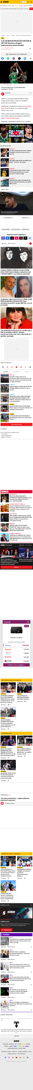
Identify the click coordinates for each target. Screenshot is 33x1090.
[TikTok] (25, 238)
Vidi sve (16, 567)
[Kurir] (4, 2)
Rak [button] (12, 1018)
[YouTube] (21, 238)
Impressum (14, 1051)
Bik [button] (4, 1018)
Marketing (4, 1051)
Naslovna (3, 35)
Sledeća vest (25, 217)
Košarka (13, 35)
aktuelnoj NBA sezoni (12, 118)
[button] (30, 48)
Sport (8, 35)
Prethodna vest (8, 217)
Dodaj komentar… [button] (10, 803)
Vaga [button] (22, 1018)
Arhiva (30, 1051)
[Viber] (3, 238)
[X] (12, 238)
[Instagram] (16, 238)
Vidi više (16, 1036)
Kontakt (9, 1051)
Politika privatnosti (12, 1053)
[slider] (6, 208)
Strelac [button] (30, 1018)
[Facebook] (8, 238)
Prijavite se (7, 930)
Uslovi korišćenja (21, 1053)
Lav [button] (15, 1018)
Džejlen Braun (6, 229)
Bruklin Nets (25, 229)
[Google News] (30, 238)
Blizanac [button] (8, 1018)
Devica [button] (18, 1018)
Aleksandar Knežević (9, 47)
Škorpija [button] (26, 1018)
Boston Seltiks (16, 229)
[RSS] (25, 367)
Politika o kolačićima (23, 1051)
